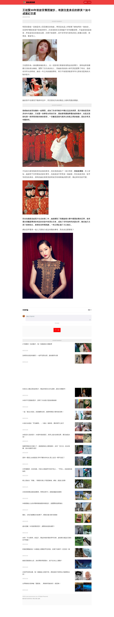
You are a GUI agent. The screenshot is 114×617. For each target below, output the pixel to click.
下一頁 (57, 330)
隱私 (36, 598)
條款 (34, 598)
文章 (85, 2)
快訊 (89, 2)
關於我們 (24, 598)
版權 (39, 598)
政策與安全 (30, 598)
